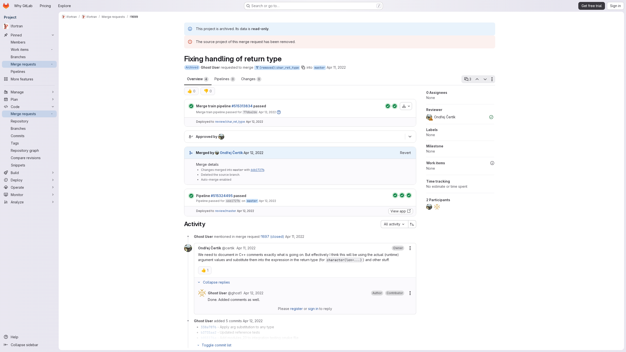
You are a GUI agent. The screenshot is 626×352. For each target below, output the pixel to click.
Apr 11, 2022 (336, 67)
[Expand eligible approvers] (410, 137)
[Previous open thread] (477, 79)
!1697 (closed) (272, 236)
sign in (313, 309)
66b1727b (257, 170)
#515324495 (222, 196)
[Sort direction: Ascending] (412, 224)
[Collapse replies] (199, 282)
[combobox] (394, 224)
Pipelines (224, 79)
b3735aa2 (208, 332)
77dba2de (250, 112)
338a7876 (208, 327)
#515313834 (242, 106)
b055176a (208, 338)
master (319, 68)
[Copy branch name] (303, 67)
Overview (197, 79)
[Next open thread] (485, 79)
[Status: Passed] (191, 106)
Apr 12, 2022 (267, 112)
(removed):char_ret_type (278, 68)
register (296, 309)
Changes (250, 79)
